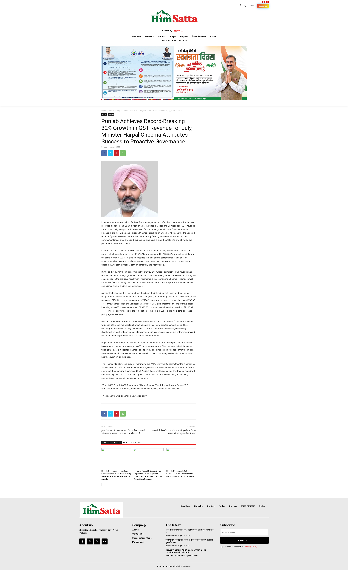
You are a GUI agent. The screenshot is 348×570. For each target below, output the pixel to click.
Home (103, 110)
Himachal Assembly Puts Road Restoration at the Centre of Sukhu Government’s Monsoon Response (180, 473)
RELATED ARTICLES (111, 443)
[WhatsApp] (123, 153)
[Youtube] (267, 2)
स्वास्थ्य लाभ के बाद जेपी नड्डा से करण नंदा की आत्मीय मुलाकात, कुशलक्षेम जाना (189, 541)
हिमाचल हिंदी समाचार (171, 536)
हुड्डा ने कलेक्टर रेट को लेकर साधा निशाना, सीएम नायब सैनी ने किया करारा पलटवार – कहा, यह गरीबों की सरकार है (123, 431)
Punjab (111, 114)
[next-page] (107, 484)
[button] (168, 31)
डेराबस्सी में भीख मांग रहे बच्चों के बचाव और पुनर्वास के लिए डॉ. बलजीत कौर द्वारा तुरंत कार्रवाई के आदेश (174, 431)
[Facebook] (263, 2)
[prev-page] (103, 484)
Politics (111, 110)
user (105, 147)
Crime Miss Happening (175, 556)
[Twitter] (110, 153)
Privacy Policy (251, 547)
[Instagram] (90, 541)
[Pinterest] (116, 153)
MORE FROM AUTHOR (132, 443)
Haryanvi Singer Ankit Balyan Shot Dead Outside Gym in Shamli (186, 551)
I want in (242, 540)
